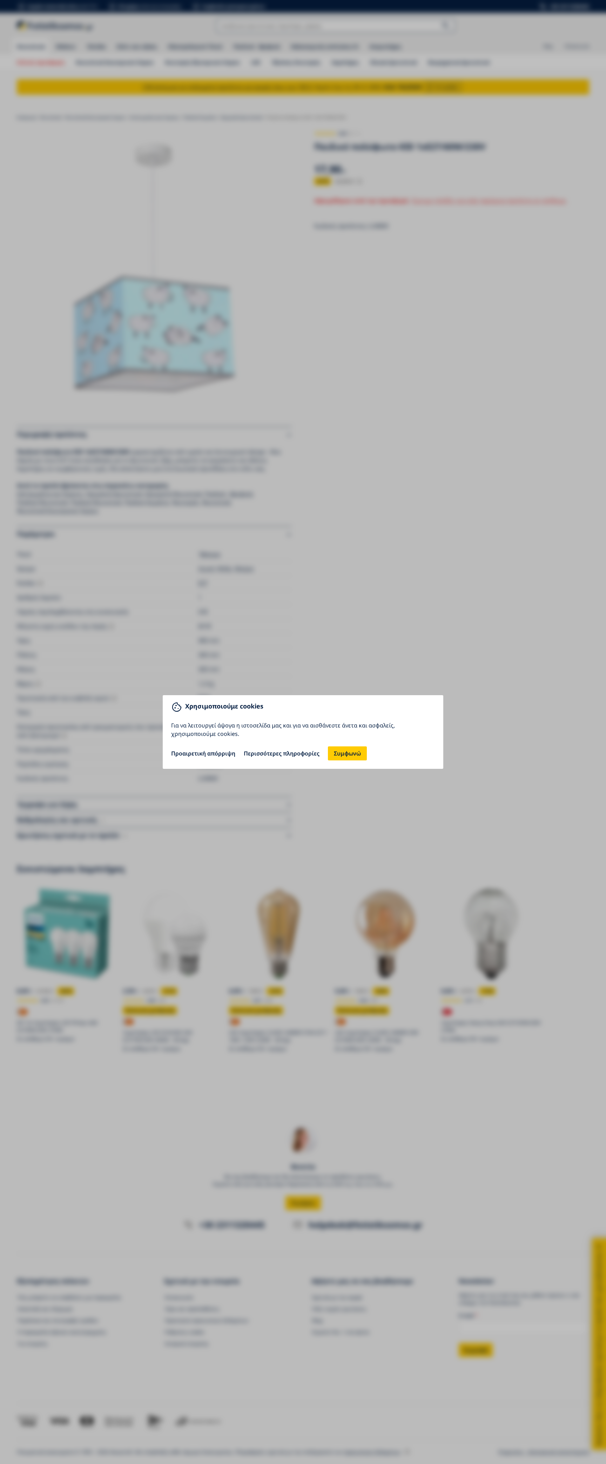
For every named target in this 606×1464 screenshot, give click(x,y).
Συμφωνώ (347, 753)
